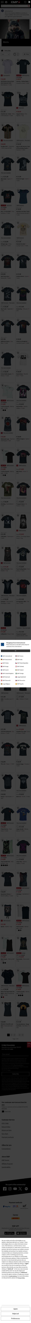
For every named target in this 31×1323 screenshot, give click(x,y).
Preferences (15, 1318)
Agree (15, 1309)
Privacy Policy (21, 1278)
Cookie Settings (13, 1276)
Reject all (15, 1314)
